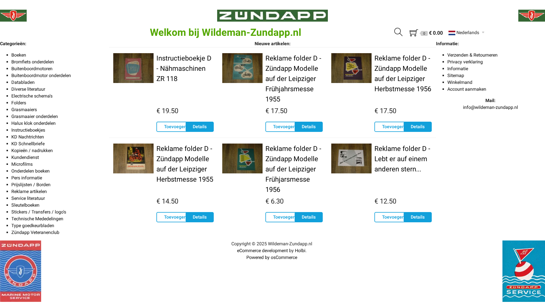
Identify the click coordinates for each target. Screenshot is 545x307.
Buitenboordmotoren (32, 68)
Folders (18, 102)
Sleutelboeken (25, 205)
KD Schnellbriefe (28, 143)
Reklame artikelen (29, 191)
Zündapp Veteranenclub (35, 232)
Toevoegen (175, 126)
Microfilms (22, 164)
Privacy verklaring (465, 62)
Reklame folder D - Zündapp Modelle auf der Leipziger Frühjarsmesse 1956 (293, 169)
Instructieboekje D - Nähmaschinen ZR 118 (183, 68)
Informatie (457, 68)
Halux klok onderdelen (33, 123)
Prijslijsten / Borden (31, 184)
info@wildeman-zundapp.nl (490, 107)
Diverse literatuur (28, 89)
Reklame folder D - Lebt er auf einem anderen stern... (402, 159)
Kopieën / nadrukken (32, 150)
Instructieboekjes (28, 130)
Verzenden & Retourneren (472, 55)
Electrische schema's (32, 96)
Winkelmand (459, 82)
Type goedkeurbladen (32, 225)
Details (200, 126)
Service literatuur (28, 198)
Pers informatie (26, 178)
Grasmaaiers (24, 109)
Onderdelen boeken (30, 171)
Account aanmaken (466, 89)
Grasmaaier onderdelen (34, 116)
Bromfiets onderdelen (32, 62)
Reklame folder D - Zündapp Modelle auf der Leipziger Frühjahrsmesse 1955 (293, 78)
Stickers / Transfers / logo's (38, 212)
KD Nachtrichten (27, 137)
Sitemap (455, 75)
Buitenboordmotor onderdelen (41, 75)
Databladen (23, 82)
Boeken (18, 55)
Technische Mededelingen (37, 218)
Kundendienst (25, 157)
